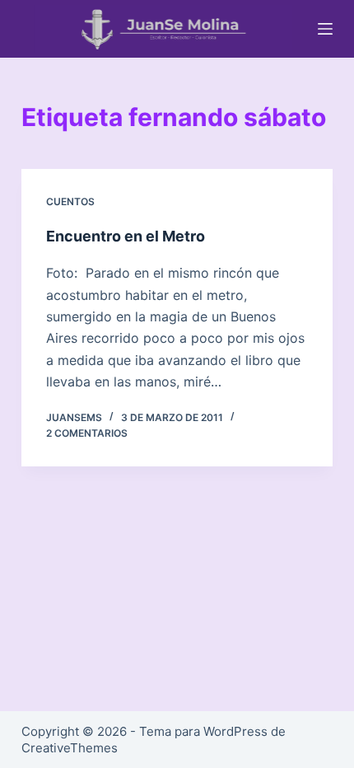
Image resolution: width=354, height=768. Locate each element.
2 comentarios (87, 433)
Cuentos (70, 201)
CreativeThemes (69, 748)
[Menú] (325, 28)
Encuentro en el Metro (125, 236)
